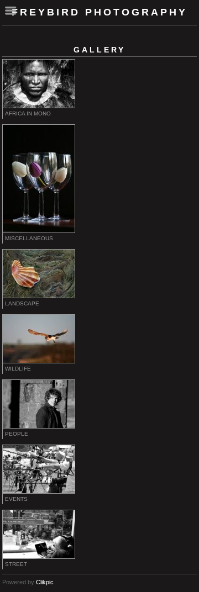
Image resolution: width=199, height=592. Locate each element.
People (16, 434)
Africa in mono (28, 113)
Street (16, 564)
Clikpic (45, 582)
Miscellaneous (29, 238)
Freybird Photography (99, 12)
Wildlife (18, 369)
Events (16, 499)
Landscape (22, 303)
